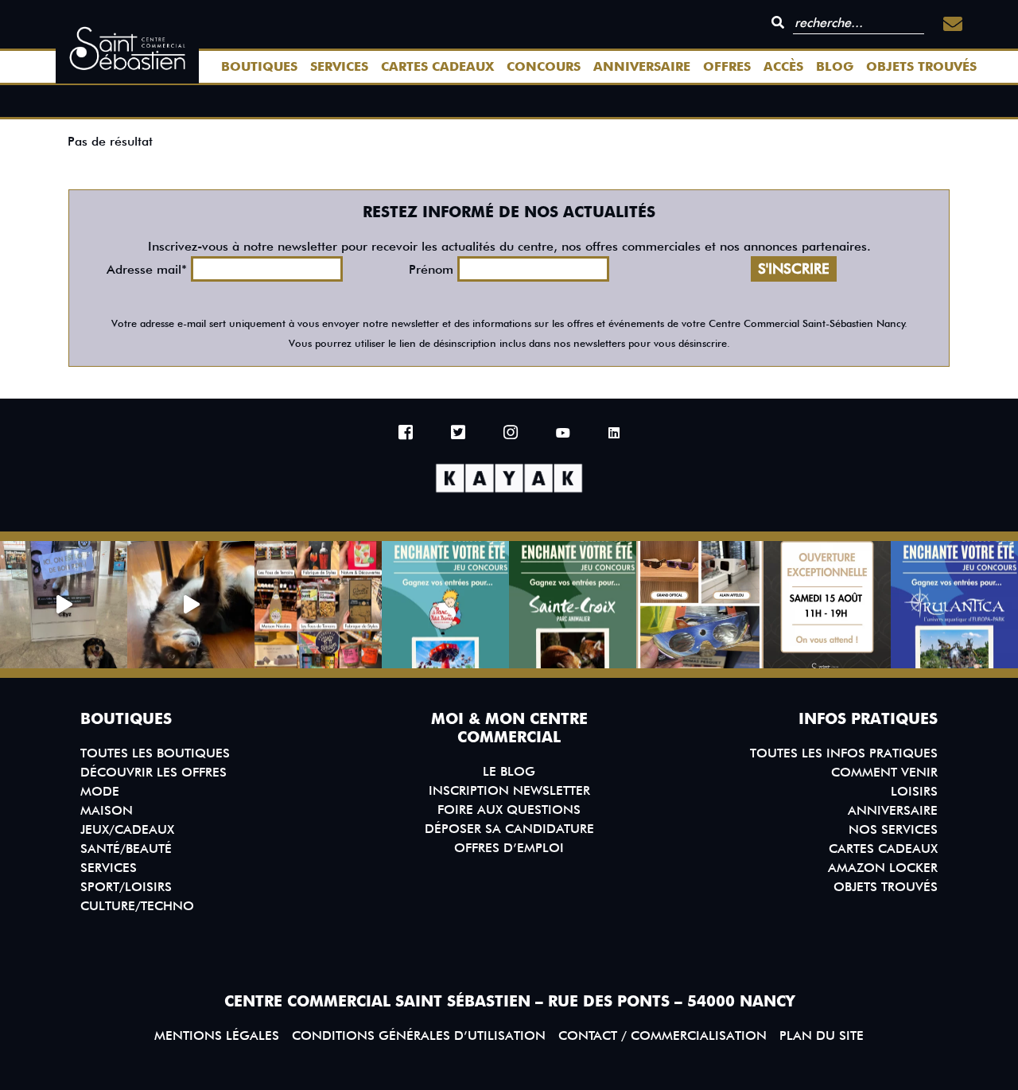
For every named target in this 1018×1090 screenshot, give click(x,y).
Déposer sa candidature (509, 828)
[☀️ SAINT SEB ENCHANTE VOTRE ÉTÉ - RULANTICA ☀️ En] (954, 604)
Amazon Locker (883, 867)
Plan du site (821, 1035)
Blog (834, 66)
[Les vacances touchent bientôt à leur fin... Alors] (318, 604)
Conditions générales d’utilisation (419, 1035)
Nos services (893, 829)
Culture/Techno (137, 905)
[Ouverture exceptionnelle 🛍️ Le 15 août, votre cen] (827, 604)
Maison (106, 810)
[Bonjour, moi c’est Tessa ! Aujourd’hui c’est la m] (190, 604)
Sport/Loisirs (126, 886)
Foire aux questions (509, 809)
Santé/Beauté (126, 848)
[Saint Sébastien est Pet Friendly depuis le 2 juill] (63, 604)
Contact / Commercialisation (662, 1035)
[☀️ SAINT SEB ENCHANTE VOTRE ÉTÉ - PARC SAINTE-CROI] (572, 604)
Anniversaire (641, 66)
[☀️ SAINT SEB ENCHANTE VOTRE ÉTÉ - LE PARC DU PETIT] (445, 604)
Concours (544, 66)
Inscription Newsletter (509, 790)
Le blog (509, 771)
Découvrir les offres (153, 772)
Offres (727, 66)
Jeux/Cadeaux (127, 829)
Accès (783, 66)
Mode (99, 791)
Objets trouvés (921, 66)
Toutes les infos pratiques (844, 753)
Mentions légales (216, 1035)
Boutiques (259, 66)
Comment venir (884, 772)
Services (339, 66)
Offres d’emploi (509, 847)
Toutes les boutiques (155, 753)
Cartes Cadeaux (437, 66)
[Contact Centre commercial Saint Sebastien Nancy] (952, 24)
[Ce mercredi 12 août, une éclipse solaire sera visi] (700, 604)
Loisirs (914, 791)
